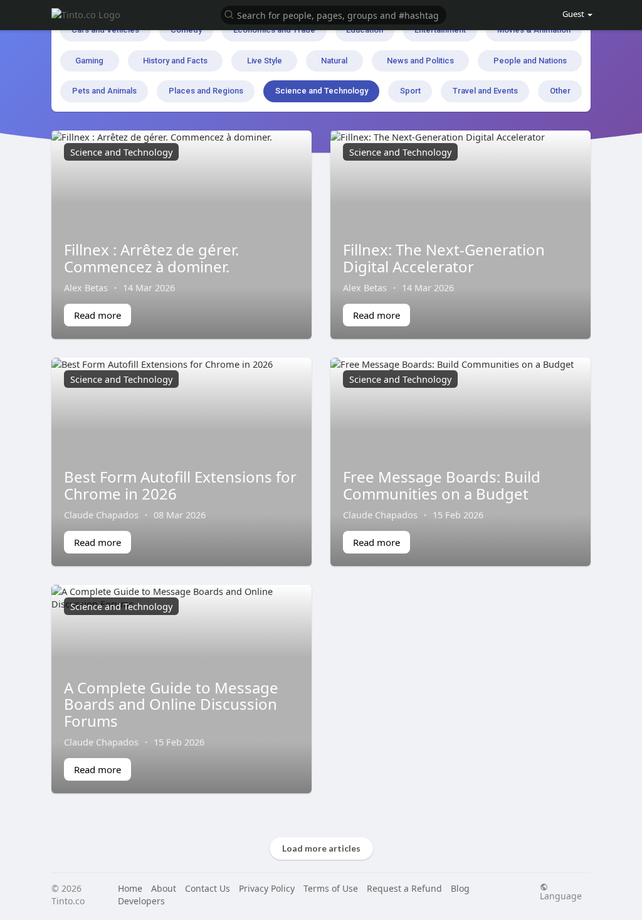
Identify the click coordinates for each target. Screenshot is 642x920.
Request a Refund (404, 888)
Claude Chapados (101, 514)
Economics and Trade (274, 30)
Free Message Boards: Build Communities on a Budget (441, 484)
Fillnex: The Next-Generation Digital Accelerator (444, 257)
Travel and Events (485, 90)
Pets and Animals (104, 90)
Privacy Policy (267, 888)
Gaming (89, 60)
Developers (141, 901)
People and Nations (530, 60)
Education (364, 30)
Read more (97, 315)
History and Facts (175, 60)
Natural (334, 60)
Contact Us (207, 888)
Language (561, 895)
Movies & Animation (534, 30)
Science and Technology (321, 90)
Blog (460, 888)
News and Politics (420, 60)
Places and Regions (206, 90)
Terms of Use (330, 888)
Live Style (264, 60)
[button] (333, 14)
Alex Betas (86, 287)
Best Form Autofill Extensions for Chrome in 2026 (180, 484)
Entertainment (440, 30)
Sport (410, 90)
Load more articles (321, 848)
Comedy (186, 30)
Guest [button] (573, 13)
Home (130, 888)
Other (560, 90)
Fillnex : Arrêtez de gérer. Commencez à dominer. (151, 257)
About (163, 888)
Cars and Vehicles (105, 30)
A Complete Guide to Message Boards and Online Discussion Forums (171, 704)
